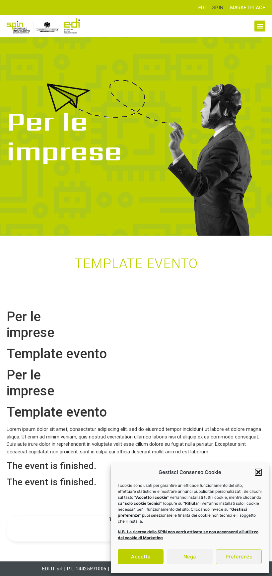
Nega (189, 556)
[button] (258, 472)
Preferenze (239, 556)
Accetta (141, 556)
